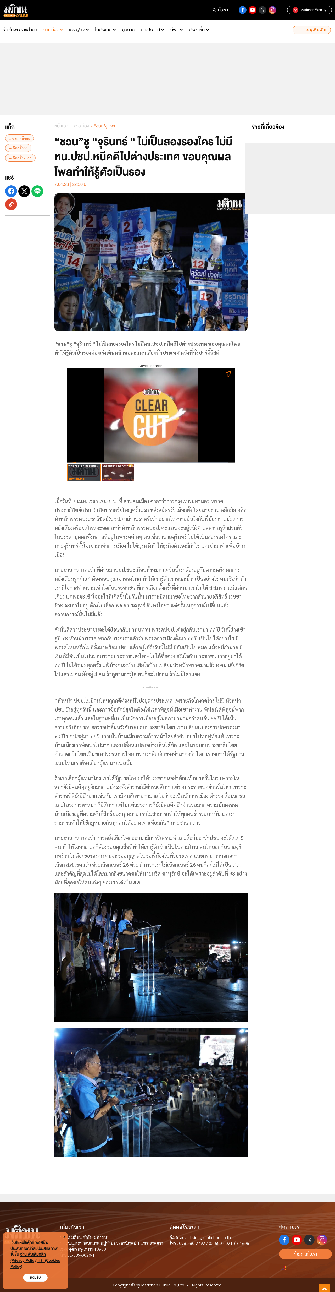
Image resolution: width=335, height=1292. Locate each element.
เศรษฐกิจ (77, 30)
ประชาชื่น (197, 30)
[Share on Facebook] (11, 191)
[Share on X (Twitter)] (24, 191)
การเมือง (50, 30)
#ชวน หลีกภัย (19, 138)
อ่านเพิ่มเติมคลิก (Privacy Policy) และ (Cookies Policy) (35, 1260)
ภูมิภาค (128, 30)
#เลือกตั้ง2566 (20, 157)
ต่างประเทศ (150, 30)
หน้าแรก (61, 126)
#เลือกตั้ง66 (18, 147)
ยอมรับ (35, 1277)
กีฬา (174, 30)
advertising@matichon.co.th (205, 1237)
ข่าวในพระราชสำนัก (20, 30)
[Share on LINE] (37, 191)
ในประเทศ (103, 30)
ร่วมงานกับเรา (305, 1254)
